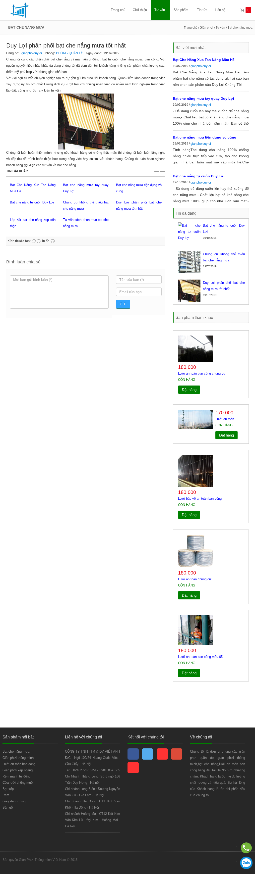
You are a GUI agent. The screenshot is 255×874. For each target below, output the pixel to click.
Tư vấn (159, 10)
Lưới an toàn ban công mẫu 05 (200, 657)
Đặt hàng (189, 390)
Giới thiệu (140, 10)
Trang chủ (118, 10)
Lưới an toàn (224, 419)
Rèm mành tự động (16, 776)
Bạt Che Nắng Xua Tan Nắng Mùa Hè (204, 60)
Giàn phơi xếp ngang (17, 770)
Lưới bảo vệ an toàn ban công (200, 498)
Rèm (5, 795)
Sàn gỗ (7, 807)
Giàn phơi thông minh (18, 758)
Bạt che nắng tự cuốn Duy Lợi (32, 202)
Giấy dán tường (13, 801)
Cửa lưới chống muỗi (17, 782)
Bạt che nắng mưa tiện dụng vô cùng (204, 137)
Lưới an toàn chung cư (194, 579)
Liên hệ (220, 10)
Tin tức (202, 10)
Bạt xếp (8, 789)
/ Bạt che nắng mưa (239, 27)
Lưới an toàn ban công (18, 764)
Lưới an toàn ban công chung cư (202, 373)
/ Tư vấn (219, 27)
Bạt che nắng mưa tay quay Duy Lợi (203, 98)
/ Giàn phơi (205, 27)
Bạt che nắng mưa (15, 751)
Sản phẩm (181, 10)
